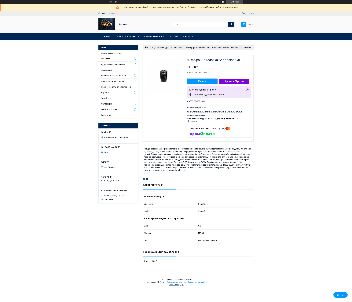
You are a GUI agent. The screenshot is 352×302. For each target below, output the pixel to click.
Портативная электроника (113, 81)
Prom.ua (189, 280)
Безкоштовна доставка (196, 108)
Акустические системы (111, 53)
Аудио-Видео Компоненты (113, 64)
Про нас (173, 36)
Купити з (229, 81)
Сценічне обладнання (162, 47)
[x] (147, 179)
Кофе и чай (106, 115)
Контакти (188, 36)
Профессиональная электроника (116, 87)
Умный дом (106, 98)
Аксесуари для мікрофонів (198, 47)
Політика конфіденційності (198, 282)
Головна (105, 36)
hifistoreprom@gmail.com (114, 195)
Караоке (105, 92)
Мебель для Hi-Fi (109, 109)
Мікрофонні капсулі (220, 47)
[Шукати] (231, 24)
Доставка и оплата (153, 36)
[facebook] (144, 179)
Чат (342, 295)
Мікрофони (179, 47)
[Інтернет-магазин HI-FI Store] (106, 29)
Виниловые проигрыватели (113, 76)
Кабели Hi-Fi (106, 59)
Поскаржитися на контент (176, 282)
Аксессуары (106, 70)
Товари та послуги (125, 36)
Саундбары (106, 104)
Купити (202, 81)
